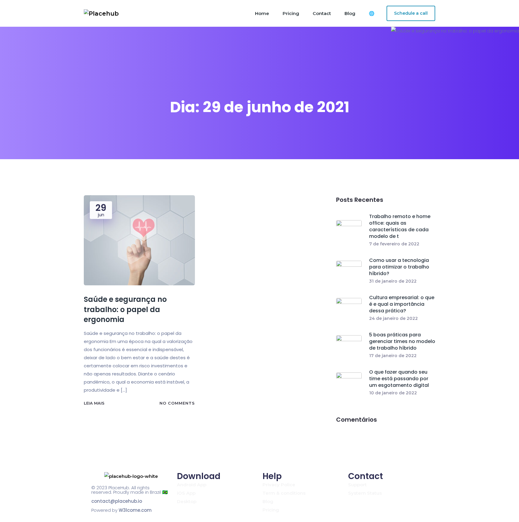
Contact (322, 13)
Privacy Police (279, 484)
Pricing (291, 13)
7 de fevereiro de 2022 (394, 244)
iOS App (186, 493)
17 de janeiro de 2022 (393, 355)
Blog (349, 13)
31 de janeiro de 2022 (393, 281)
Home (262, 13)
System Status (365, 493)
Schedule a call (411, 13)
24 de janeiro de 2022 (393, 318)
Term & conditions (284, 493)
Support (357, 484)
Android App (191, 484)
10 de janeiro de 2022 (393, 393)
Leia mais (94, 403)
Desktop (186, 501)
